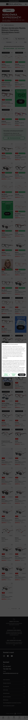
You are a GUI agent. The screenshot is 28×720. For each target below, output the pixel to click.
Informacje (4, 357)
